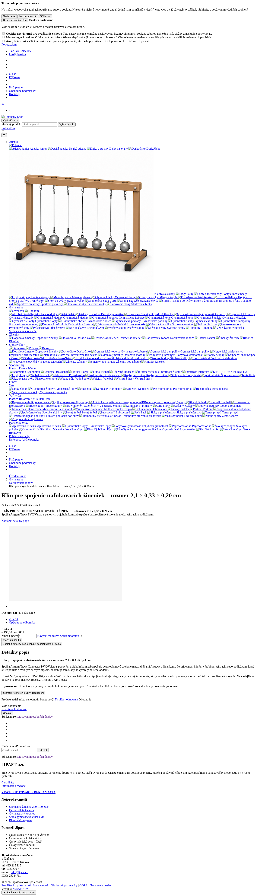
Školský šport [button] (17, 344)
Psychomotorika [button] (18, 422)
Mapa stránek (41, 885)
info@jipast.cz (19, 872)
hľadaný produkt (11, 124)
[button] (3, 104)
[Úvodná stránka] (12, 116)
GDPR (83, 885)
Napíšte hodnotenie (66, 699)
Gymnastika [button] (16, 307)
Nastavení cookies (100, 885)
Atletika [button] (13, 141)
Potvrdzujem (9, 44)
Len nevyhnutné (27, 16)
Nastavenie (9, 16)
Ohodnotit (85, 699)
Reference (15, 439)
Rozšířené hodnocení (14, 709)
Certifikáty (8, 782)
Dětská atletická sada (21, 810)
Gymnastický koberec (22, 813)
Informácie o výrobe (14, 785)
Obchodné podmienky (22, 90)
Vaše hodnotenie (11, 705)
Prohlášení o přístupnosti (16, 885)
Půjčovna (14, 77)
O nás (12, 73)
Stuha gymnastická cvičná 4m (26, 816)
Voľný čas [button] (15, 395)
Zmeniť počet (10, 635)
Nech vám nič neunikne (16, 746)
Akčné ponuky (30, 439)
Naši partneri (16, 87)
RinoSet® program (20, 820)
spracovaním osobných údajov (34, 716)
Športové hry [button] (16, 365)
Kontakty (14, 94)
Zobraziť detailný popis (15, 520)
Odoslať (7, 713)
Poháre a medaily (19, 436)
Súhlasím (45, 16)
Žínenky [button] (14, 334)
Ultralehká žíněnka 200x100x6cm (29, 806)
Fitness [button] (13, 382)
